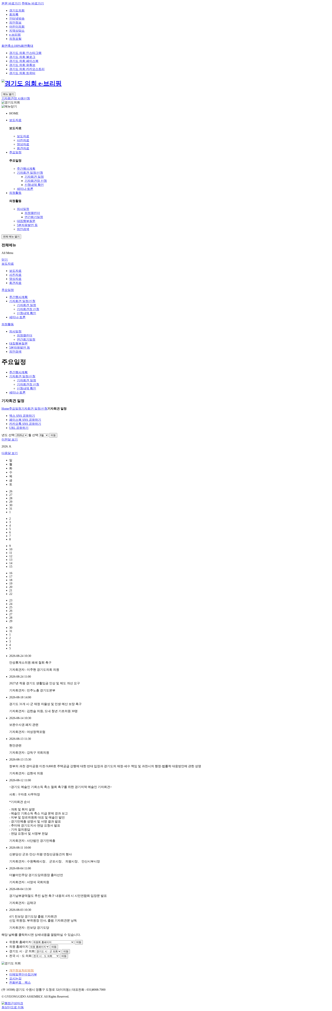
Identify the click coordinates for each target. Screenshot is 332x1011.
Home (5, 408)
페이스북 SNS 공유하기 (25, 419)
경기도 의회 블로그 (22, 57)
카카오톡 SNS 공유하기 (25, 423)
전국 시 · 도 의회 (20, 955)
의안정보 (15, 22)
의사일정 (23, 209)
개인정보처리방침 (21, 970)
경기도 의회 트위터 (22, 73)
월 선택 (33, 435)
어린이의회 (17, 26)
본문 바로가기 (11, 3)
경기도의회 (17, 10)
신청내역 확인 (34, 184)
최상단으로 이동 (13, 1007)
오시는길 (15, 978)
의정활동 (15, 192)
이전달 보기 (10, 439)
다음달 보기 (10, 453)
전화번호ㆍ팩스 (20, 982)
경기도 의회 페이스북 (23, 61)
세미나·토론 (25, 188)
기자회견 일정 (34, 176)
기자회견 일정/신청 (30, 172)
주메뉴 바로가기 (33, 3)
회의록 (13, 14)
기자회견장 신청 (36, 180)
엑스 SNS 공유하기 (22, 415)
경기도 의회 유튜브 (22, 65)
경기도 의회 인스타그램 (25, 53)
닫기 (5, 259)
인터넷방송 (17, 18)
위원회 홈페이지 (20, 942)
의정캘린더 (32, 213)
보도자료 (15, 120)
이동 (53, 435)
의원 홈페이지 (18, 946)
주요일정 (15, 152)
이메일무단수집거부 (23, 974)
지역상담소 (17, 30)
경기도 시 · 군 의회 (22, 951)
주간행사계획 (26, 168)
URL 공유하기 (18, 427)
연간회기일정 (34, 217)
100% (17, 45)
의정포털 (15, 38)
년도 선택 (8, 435)
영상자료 (23, 144)
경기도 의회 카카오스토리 (27, 69)
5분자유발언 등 (27, 225)
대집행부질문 (26, 221)
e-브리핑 (15, 34)
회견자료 (23, 148)
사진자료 (23, 140)
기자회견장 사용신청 (16, 98)
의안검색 (23, 229)
